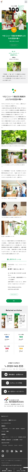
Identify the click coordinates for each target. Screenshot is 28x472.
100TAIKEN (4, 445)
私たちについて (4, 416)
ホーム (2, 460)
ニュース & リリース (5, 423)
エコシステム (4, 420)
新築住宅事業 (4, 428)
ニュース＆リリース (9, 460)
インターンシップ (13, 437)
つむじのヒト (14, 45)
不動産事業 (23, 428)
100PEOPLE (10, 445)
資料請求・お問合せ (7, 470)
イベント (3, 431)
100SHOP (20, 445)
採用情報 (3, 434)
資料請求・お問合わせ (6, 439)
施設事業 (17, 428)
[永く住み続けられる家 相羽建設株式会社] (14, 400)
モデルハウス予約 (21, 470)
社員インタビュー (5, 437)
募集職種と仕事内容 (22, 437)
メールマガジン (18, 460)
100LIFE (15, 445)
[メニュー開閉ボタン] (25, 1)
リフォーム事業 (12, 428)
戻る (14, 300)
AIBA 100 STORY (5, 442)
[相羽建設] (5, 2)
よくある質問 (15, 439)
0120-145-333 (15, 366)
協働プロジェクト (12, 420)
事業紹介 (3, 426)
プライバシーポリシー (5, 463)
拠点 (8, 431)
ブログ (20, 439)
